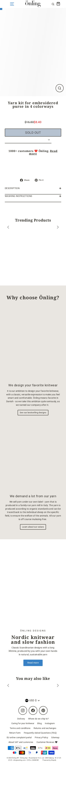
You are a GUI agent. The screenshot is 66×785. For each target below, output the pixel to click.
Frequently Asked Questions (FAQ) (40, 733)
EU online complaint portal (19, 737)
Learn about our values (33, 527)
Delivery (21, 719)
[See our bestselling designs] (33, 343)
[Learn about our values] (33, 455)
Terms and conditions (20, 728)
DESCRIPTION (12, 188)
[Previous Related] (8, 686)
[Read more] (33, 586)
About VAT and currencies (20, 742)
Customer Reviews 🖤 (47, 742)
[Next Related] (57, 686)
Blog (39, 723)
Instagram (50, 723)
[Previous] (8, 227)
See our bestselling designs (33, 412)
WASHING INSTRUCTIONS (18, 196)
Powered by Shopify (49, 760)
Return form (15, 733)
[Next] (57, 227)
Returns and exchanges (45, 728)
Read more (33, 662)
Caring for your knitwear (22, 723)
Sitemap (55, 737)
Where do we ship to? (38, 719)
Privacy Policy (41, 737)
